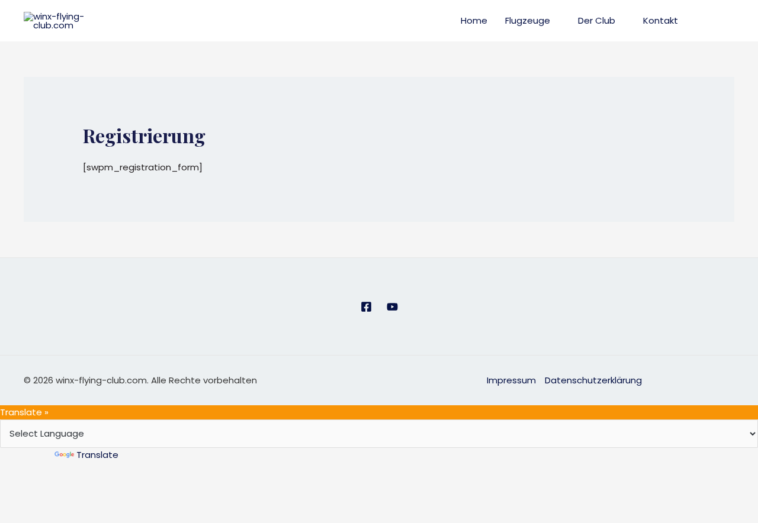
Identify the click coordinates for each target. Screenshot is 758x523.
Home (474, 20)
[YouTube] (392, 306)
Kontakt (660, 20)
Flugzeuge (527, 20)
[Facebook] (366, 306)
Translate (97, 454)
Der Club (596, 20)
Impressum (511, 380)
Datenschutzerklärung (593, 380)
